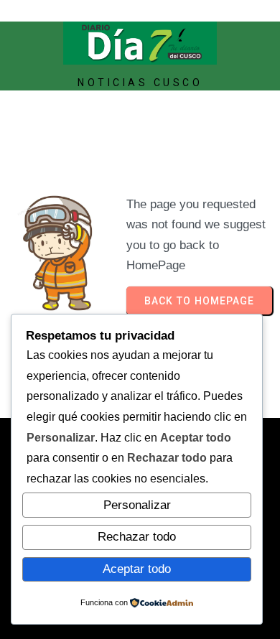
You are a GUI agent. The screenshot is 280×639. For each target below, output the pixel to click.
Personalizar (137, 505)
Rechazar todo (137, 536)
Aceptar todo (137, 568)
